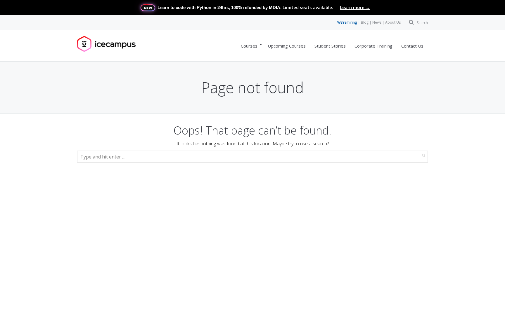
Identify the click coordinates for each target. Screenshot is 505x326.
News (376, 22)
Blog (365, 22)
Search (422, 22)
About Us (393, 22)
